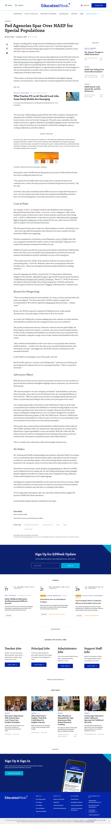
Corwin (63, 614)
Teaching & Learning (48, 13)
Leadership (17, 13)
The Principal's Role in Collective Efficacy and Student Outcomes (88, 602)
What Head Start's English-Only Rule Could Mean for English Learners (38, 719)
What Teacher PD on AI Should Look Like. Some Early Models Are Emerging (36, 98)
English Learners (90, 48)
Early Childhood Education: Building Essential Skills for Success (16, 601)
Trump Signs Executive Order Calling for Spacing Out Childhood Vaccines (93, 719)
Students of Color (48, 524)
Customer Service (58, 805)
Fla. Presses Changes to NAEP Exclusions (94, 53)
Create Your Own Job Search (55, 679)
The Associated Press (90, 734)
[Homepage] (55, 5)
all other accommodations (50, 468)
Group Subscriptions (76, 805)
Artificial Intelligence (21, 93)
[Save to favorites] (7, 49)
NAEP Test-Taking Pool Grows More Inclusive (94, 70)
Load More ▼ (55, 749)
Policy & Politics (31, 13)
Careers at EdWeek (41, 811)
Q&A (38, 713)
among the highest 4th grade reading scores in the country (46, 218)
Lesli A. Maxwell (89, 75)
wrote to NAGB (61, 239)
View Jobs (12, 664)
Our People (39, 805)
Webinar (64, 595)
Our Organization (41, 799)
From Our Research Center (39, 93)
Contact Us (57, 796)
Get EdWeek (74, 796)
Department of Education (31, 524)
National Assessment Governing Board (28, 62)
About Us (39, 796)
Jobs (81, 13)
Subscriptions (75, 799)
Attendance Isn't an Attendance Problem (53, 600)
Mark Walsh (8, 734)
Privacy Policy (92, 820)
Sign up (70, 565)
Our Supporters (40, 808)
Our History (39, 802)
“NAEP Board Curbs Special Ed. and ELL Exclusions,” (34, 279)
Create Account (14, 773)
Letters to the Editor (58, 799)
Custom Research (94, 815)
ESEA (58, 524)
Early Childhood (10, 595)
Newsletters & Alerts (76, 802)
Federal (8, 21)
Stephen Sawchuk (90, 95)
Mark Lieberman (62, 736)
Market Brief (91, 13)
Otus (97, 615)
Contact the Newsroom (59, 808)
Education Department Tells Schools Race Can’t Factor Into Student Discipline (14, 719)
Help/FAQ (56, 802)
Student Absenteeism (54, 595)
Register (8, 615)
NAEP (65, 524)
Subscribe (99, 5)
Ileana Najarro (35, 732)
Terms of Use (79, 821)
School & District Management (92, 595)
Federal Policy (28, 529)
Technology (64, 13)
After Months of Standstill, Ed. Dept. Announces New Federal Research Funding (66, 720)
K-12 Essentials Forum (24, 595)
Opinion (74, 13)
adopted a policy (37, 115)
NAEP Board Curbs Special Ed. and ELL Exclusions (93, 89)
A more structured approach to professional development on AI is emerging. (36, 104)
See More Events (55, 629)
